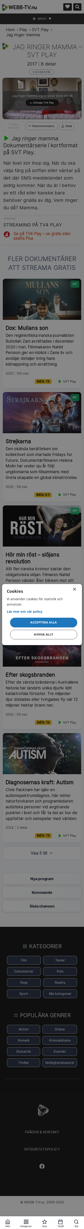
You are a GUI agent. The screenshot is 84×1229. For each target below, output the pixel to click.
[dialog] (42, 614)
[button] (43, 623)
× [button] (74, 589)
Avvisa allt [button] (43, 634)
